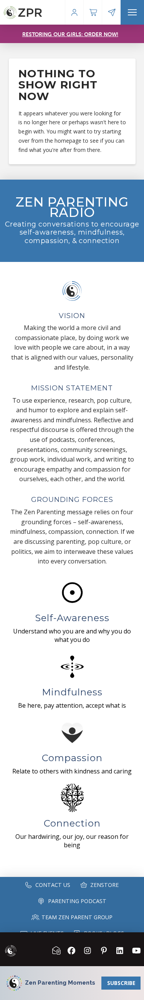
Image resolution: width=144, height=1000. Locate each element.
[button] (132, 12)
